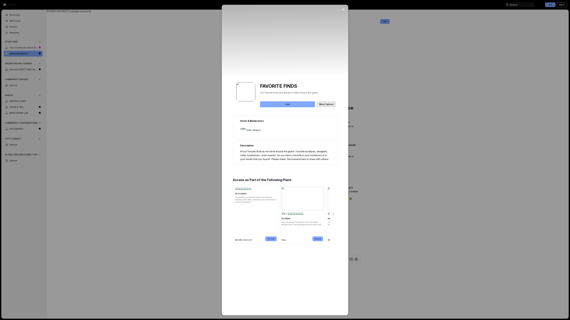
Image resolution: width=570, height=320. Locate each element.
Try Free (271, 239)
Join (287, 104)
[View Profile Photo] (245, 91)
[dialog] (285, 160)
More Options (326, 104)
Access (317, 239)
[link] (256, 214)
